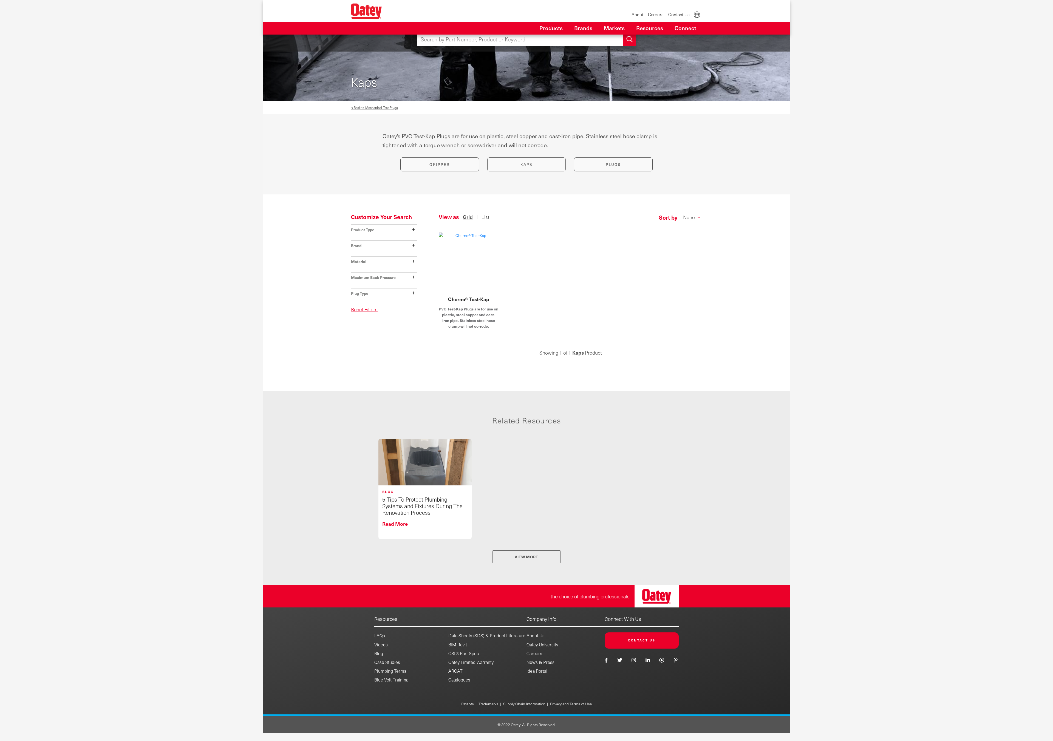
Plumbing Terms (390, 671)
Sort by (668, 217)
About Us (535, 635)
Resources (385, 618)
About (637, 14)
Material (383, 261)
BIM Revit (457, 644)
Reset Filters (364, 309)
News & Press (540, 662)
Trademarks (489, 703)
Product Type (383, 229)
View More (526, 556)
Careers (656, 14)
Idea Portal (536, 671)
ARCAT (455, 671)
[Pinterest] (675, 660)
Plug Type (383, 293)
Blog (378, 653)
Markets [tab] (614, 28)
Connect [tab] (685, 28)
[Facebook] (607, 660)
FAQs (379, 635)
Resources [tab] (649, 28)
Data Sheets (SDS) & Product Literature (486, 635)
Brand (383, 245)
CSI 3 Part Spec (463, 653)
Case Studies (387, 662)
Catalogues (459, 680)
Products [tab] (551, 28)
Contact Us (679, 14)
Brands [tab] (583, 28)
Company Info (541, 618)
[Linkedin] (647, 660)
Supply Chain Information (524, 703)
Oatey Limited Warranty (471, 662)
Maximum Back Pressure (383, 277)
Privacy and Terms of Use (571, 703)
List (485, 217)
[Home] (366, 11)
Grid (468, 217)
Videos (381, 644)
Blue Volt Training (391, 680)
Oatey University (542, 644)
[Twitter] (619, 660)
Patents (467, 703)
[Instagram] (633, 660)
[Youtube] (662, 660)
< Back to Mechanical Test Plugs (374, 107)
